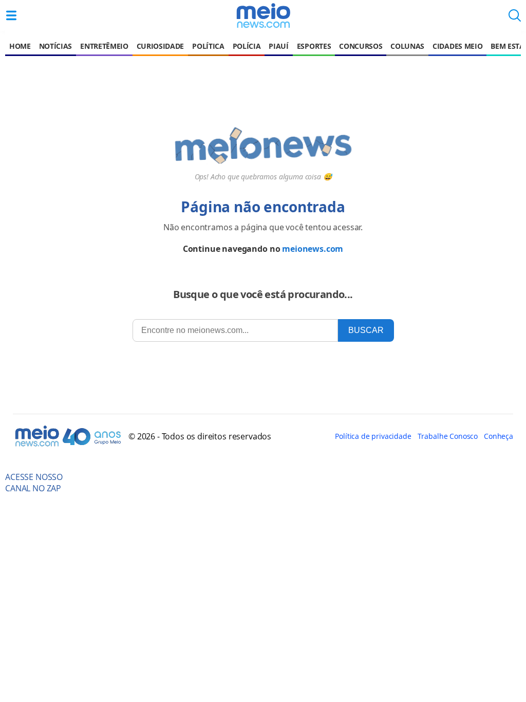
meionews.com (312, 248)
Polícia (247, 46)
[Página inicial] (263, 15)
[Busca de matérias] (515, 18)
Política (208, 46)
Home (20, 46)
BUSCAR (366, 330)
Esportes (314, 46)
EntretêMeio (104, 46)
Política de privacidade (373, 436)
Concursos (360, 46)
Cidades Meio (457, 46)
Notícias (55, 46)
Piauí (278, 46)
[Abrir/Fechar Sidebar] (11, 15)
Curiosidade (160, 46)
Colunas (407, 46)
